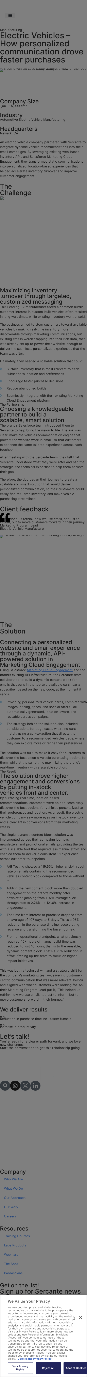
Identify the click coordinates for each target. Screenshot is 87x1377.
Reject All (48, 1368)
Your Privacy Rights (20, 1368)
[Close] (80, 1317)
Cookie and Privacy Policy (35, 1358)
